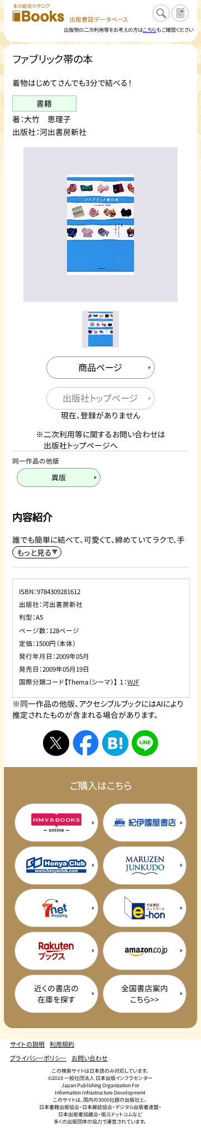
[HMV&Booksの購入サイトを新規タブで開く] (56, 822)
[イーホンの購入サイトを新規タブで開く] (144, 908)
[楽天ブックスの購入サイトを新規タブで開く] (56, 951)
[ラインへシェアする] (144, 743)
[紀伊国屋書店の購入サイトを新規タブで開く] (144, 822)
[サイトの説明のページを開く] (180, 13)
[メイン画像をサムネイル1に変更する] (100, 329)
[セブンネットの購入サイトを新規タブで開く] (56, 908)
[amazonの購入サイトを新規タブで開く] (144, 951)
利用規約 (62, 1043)
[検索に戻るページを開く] (161, 13)
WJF (133, 681)
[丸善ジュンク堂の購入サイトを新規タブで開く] (144, 865)
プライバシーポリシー (38, 1057)
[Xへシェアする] (56, 743)
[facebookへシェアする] (85, 743)
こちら (149, 29)
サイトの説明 (27, 1043)
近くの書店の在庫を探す (56, 993)
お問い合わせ (89, 1057)
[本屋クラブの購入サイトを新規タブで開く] (56, 865)
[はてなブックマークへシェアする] (115, 743)
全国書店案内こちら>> (144, 993)
